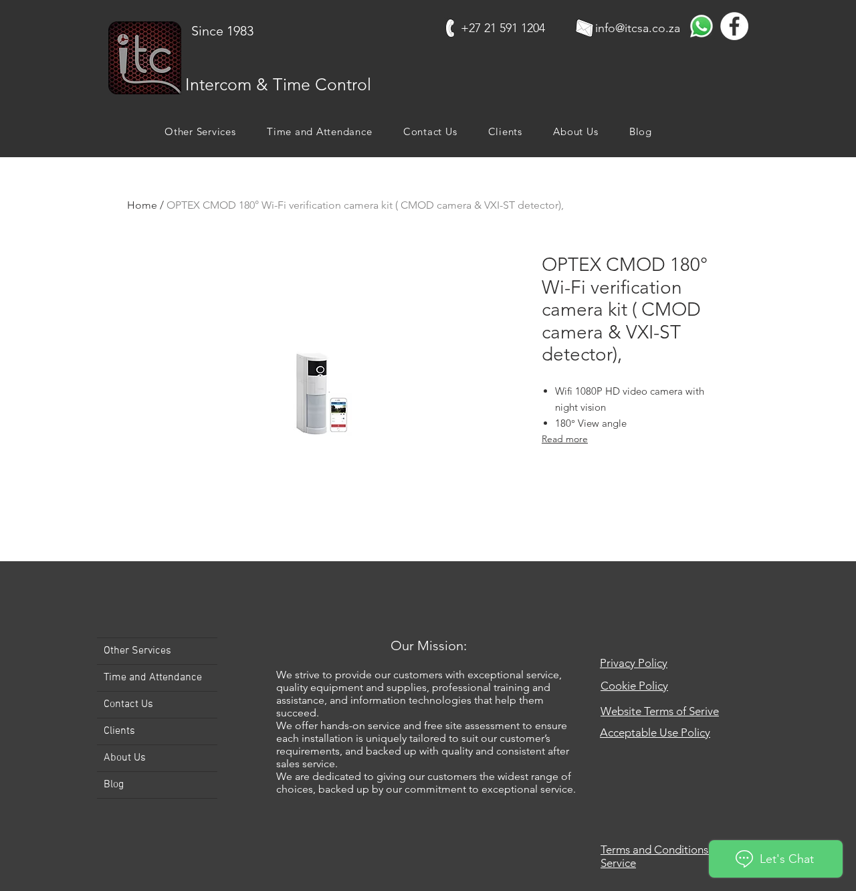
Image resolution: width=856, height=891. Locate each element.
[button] (200, 131)
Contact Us (128, 704)
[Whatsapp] (701, 26)
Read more (565, 439)
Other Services (137, 651)
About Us (125, 758)
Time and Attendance (153, 677)
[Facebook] (734, 26)
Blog (114, 784)
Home (142, 205)
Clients (119, 731)
